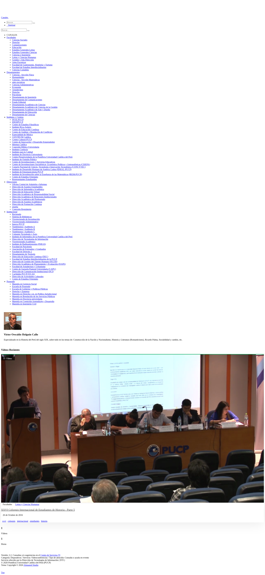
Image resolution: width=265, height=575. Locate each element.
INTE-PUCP (18, 119)
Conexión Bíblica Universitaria (25, 147)
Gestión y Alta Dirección (23, 60)
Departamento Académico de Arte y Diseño (31, 109)
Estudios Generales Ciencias (24, 52)
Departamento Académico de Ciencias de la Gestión (34, 107)
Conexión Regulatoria (21, 209)
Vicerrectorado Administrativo (25, 222)
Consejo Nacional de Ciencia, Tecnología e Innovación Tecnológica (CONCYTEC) (49, 167)
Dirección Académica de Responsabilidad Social (33, 194)
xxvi (4, 521)
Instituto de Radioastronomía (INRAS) (29, 244)
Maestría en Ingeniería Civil (24, 304)
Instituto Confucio (20, 149)
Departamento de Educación (24, 112)
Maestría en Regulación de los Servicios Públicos (33, 296)
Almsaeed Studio (30, 565)
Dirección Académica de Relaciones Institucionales (34, 197)
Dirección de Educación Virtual (26, 192)
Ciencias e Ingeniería (21, 55)
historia (44, 521)
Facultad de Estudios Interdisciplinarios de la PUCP (34, 259)
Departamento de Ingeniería (24, 97)
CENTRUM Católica (21, 137)
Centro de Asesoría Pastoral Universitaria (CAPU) (34, 269)
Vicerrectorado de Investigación (26, 219)
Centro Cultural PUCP (22, 139)
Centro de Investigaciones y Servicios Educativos (33, 162)
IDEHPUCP (17, 122)
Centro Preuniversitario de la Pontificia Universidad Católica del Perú (42, 157)
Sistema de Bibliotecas (22, 217)
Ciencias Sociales (19, 40)
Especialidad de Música (22, 134)
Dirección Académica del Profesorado (28, 199)
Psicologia (16, 95)
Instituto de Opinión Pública (24, 159)
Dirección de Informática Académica (28, 189)
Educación (16, 47)
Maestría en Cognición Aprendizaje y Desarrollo (33, 301)
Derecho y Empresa (20, 291)
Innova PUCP (18, 224)
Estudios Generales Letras (23, 50)
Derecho (16, 42)
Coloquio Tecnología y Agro (24, 234)
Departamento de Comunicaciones (27, 100)
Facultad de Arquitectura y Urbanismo (28, 266)
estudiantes (34, 521)
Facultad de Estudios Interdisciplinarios (29, 67)
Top (3, 572)
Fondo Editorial (19, 102)
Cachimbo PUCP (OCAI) (23, 274)
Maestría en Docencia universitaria (27, 299)
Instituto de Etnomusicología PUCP (27, 172)
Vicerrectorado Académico (23, 241)
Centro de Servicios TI (50, 555)
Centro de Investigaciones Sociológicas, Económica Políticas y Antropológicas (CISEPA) (51, 164)
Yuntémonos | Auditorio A (23, 227)
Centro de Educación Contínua (25, 129)
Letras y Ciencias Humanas (24, 57)
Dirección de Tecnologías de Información (30, 239)
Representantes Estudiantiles (24, 179)
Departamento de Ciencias (23, 114)
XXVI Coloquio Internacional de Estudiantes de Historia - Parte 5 (38, 509)
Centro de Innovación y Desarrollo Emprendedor (33, 142)
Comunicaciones (19, 45)
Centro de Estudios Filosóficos (25, 124)
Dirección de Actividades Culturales (27, 276)
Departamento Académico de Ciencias (28, 104)
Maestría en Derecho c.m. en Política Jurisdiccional (34, 294)
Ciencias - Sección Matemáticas (26, 80)
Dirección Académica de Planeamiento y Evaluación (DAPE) (39, 264)
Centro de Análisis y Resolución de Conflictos (32, 132)
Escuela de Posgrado (21, 286)
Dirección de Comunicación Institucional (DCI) (33, 271)
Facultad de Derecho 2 (22, 251)
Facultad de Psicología (22, 246)
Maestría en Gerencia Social (24, 284)
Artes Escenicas (19, 62)
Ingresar (11, 25)
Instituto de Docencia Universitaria (27, 154)
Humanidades (18, 77)
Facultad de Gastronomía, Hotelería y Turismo (32, 65)
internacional (22, 521)
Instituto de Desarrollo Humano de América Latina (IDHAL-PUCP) (41, 169)
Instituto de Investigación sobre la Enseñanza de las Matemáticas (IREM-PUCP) (47, 174)
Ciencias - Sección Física (23, 75)
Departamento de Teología (23, 254)
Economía (16, 87)
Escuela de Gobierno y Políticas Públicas (30, 289)
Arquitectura (17, 90)
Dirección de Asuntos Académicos (27, 202)
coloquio (11, 521)
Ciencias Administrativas (23, 85)
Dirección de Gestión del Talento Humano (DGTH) (34, 261)
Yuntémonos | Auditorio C (23, 231)
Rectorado (16, 214)
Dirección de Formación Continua (27, 204)
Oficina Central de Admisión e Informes (29, 184)
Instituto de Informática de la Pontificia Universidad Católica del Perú (42, 236)
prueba (15, 207)
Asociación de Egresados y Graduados (29, 249)
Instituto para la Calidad (22, 152)
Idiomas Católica (19, 144)
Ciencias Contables (20, 70)
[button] (5, 17)
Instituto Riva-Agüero (21, 127)
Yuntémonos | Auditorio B (23, 229)
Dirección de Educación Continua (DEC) (30, 256)
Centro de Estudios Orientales (25, 177)
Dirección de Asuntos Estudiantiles (27, 187)
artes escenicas (18, 82)
